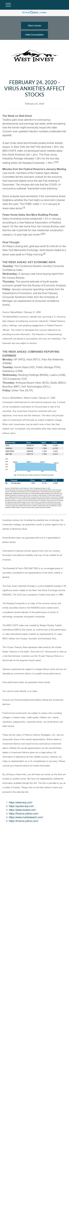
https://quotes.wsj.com (21, 806)
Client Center (34, 25)
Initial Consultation (34, 34)
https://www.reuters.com (22, 810)
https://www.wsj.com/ (20, 802)
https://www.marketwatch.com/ (26, 817)
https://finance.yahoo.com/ (23, 813)
